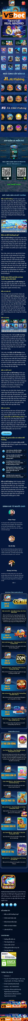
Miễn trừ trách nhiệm (10, 927)
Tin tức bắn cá (8, 952)
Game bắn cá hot (9, 946)
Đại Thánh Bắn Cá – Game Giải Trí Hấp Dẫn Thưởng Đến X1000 (14, 835)
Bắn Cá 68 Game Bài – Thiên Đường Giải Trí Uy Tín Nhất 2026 (14, 644)
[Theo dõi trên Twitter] (11, 906)
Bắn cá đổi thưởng (7, 199)
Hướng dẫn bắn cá (9, 941)
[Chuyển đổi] (24, 450)
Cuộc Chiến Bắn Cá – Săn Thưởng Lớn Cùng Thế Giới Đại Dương (14, 784)
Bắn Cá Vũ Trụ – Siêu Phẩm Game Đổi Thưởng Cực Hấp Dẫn (14, 860)
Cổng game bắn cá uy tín (11, 949)
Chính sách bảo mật (10, 920)
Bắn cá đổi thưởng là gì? (11, 916)
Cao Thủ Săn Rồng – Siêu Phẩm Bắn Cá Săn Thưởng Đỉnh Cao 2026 (14, 752)
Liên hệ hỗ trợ (8, 931)
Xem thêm (7, 433)
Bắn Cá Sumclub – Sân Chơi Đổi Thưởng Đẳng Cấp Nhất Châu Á (14, 695)
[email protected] (13, 985)
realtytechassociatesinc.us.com (11, 893)
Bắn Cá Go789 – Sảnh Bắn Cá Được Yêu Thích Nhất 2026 (14, 613)
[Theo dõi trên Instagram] (6, 906)
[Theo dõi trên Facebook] (2, 906)
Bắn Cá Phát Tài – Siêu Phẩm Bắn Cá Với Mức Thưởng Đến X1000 (14, 809)
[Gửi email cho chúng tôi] (15, 906)
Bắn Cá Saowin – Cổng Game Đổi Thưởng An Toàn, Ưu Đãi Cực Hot (14, 721)
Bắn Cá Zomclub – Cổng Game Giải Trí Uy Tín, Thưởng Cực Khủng (14, 670)
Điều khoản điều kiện (10, 923)
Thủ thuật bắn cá (9, 943)
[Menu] (2, 3)
